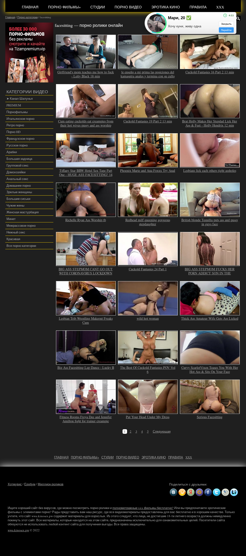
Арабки (11, 152)
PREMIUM (13, 105)
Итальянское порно (20, 118)
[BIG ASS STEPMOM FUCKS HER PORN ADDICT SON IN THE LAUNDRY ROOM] (210, 264)
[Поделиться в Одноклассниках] (182, 492)
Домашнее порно (18, 185)
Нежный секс (15, 232)
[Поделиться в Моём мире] (199, 492)
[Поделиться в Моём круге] (191, 492)
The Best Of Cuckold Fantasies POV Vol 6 (147, 369)
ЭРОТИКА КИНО (165, 7)
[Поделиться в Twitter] (217, 492)
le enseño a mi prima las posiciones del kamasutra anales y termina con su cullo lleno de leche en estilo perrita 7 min (148, 76)
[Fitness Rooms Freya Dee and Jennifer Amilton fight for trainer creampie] (86, 412)
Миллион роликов (50, 484)
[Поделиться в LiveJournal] (225, 492)
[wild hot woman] (148, 313)
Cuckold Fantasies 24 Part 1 (148, 269)
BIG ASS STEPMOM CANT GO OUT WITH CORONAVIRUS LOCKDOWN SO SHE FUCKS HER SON (86, 273)
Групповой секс (17, 165)
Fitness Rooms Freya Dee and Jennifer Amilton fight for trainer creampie (86, 419)
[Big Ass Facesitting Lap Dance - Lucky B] (86, 362)
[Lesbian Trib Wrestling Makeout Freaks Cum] (86, 313)
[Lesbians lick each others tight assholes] (210, 165)
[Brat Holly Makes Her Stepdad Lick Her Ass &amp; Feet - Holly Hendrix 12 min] (210, 116)
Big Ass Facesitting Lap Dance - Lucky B (85, 367)
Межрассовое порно (21, 225)
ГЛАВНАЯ (30, 7)
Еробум (29, 484)
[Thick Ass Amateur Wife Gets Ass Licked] (210, 313)
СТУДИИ (97, 7)
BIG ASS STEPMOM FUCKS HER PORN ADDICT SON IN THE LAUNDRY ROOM (209, 273)
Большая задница (19, 158)
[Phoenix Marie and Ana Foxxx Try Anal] (148, 165)
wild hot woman (148, 318)
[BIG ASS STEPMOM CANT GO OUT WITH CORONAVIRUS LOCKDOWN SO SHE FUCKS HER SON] (86, 264)
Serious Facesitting (209, 417)
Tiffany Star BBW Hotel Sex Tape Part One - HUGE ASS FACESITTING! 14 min (85, 174)
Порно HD (13, 132)
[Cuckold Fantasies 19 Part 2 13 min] (148, 116)
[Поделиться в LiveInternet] (234, 492)
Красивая (13, 239)
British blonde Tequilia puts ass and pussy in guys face (209, 222)
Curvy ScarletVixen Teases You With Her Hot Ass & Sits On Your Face (209, 369)
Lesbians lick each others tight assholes (209, 170)
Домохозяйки (15, 172)
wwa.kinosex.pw (18, 530)
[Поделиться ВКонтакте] (173, 492)
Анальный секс (17, 179)
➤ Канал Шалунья (19, 98)
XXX (220, 7)
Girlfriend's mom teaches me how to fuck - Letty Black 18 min (85, 74)
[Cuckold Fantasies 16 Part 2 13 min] (210, 67)
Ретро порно (15, 125)
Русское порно (17, 145)
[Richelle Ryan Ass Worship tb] (86, 215)
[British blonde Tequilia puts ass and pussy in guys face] (210, 215)
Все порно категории (21, 245)
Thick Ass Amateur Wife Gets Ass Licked (209, 318)
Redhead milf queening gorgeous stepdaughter (147, 222)
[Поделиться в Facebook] (208, 492)
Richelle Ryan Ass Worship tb (85, 220)
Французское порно (20, 138)
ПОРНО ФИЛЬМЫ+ (64, 7)
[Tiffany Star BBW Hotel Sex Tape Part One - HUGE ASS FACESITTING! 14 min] (86, 165)
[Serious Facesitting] (210, 412)
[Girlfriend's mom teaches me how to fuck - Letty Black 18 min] (86, 67)
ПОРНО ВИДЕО (128, 7)
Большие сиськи (18, 199)
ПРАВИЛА (198, 7)
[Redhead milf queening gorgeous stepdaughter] (148, 215)
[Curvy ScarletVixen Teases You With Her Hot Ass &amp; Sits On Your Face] (210, 362)
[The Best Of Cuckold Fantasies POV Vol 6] (148, 362)
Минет (11, 219)
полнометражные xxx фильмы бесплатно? (142, 508)
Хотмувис (15, 484)
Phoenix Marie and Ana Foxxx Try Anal (147, 170)
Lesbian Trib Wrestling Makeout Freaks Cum (86, 320)
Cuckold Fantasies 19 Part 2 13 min (147, 121)
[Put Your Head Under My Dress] (148, 412)
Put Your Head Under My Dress (147, 417)
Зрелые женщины (19, 192)
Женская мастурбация (22, 212)
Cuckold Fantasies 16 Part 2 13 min (209, 72)
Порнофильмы (17, 112)
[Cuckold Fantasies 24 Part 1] (148, 264)
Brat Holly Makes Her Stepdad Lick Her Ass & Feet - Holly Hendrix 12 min (209, 123)
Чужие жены (15, 205)
